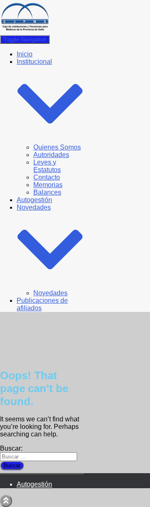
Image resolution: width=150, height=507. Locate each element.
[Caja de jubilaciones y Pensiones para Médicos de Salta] (25, 31)
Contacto (46, 177)
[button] (50, 139)
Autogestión (34, 199)
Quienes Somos (57, 147)
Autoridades (51, 154)
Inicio (24, 54)
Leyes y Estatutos (47, 166)
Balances (47, 192)
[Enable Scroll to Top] (6, 501)
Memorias (47, 184)
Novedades (50, 293)
